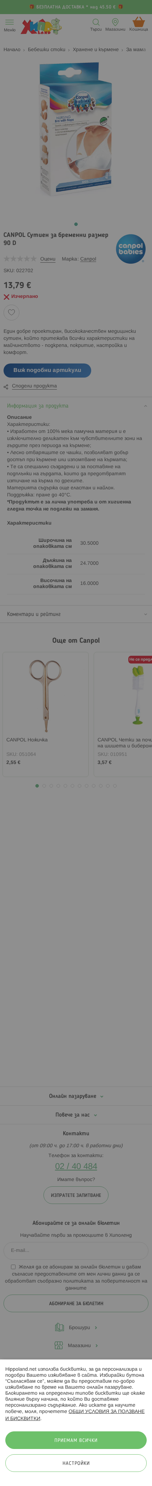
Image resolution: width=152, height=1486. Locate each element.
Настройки (76, 1463)
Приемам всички (76, 1440)
